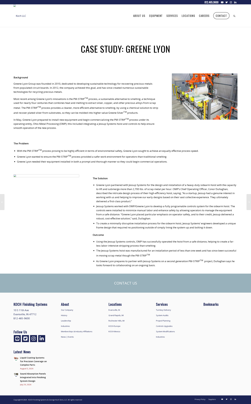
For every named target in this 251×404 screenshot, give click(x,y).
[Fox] (2, 202)
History (64, 315)
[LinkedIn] (41, 338)
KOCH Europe (114, 326)
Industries (65, 326)
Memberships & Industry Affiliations (76, 331)
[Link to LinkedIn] (235, 2)
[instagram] (33, 338)
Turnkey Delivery (163, 310)
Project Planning (163, 320)
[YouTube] (17, 338)
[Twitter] (25, 338)
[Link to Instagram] (231, 2)
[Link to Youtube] (222, 2)
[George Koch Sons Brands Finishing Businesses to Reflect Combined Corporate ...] (248, 202)
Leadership (66, 320)
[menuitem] (139, 16)
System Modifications (165, 331)
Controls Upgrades (164, 326)
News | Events (67, 337)
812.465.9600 (211, 2)
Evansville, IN (114, 310)
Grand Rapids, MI (116, 315)
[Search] (234, 16)
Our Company (67, 310)
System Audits (162, 315)
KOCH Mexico (114, 331)
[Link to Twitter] (226, 2)
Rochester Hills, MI (116, 320)
